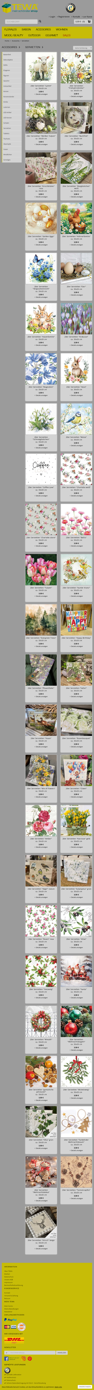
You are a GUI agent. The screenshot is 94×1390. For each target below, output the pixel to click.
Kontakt (76, 16)
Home (7, 41)
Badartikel (7, 54)
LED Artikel (7, 112)
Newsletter (8, 1312)
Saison (26, 29)
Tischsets (6, 139)
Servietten (7, 128)
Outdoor (34, 35)
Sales (66, 35)
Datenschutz (8, 1277)
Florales (10, 29)
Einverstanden (85, 1387)
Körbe (5, 102)
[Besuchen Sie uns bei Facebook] (12, 1358)
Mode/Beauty (13, 35)
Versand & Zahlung (11, 1296)
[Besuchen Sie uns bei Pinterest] (30, 1358)
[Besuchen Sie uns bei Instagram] (24, 1358)
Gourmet (52, 35)
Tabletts (6, 133)
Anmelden (62, 1353)
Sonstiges (6, 160)
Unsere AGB (8, 1279)
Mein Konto (8, 1306)
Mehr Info (58, 1387)
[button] (89, 21)
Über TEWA (8, 1271)
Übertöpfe (7, 144)
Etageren (6, 70)
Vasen (5, 149)
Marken (7, 1274)
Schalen (6, 123)
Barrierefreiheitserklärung (13, 1285)
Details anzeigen (42, 94)
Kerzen (5, 91)
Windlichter (7, 154)
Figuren (6, 75)
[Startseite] (20, 7)
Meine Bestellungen (11, 1309)
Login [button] (52, 16)
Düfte (5, 65)
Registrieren (64, 16)
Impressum (8, 1282)
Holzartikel (7, 86)
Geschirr (6, 81)
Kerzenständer (8, 96)
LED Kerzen (7, 118)
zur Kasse (87, 16)
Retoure (7, 1298)
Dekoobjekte (8, 60)
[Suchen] (40, 21)
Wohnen (61, 29)
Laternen (6, 107)
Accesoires (43, 29)
